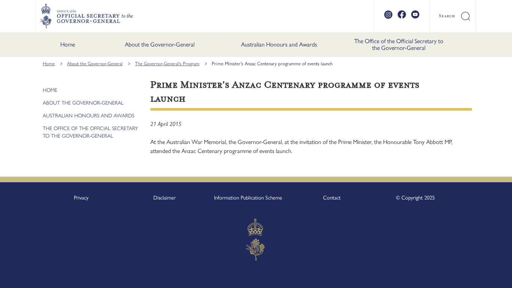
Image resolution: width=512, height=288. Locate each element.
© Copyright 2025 (415, 197)
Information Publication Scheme (248, 197)
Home (67, 44)
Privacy (81, 197)
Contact (332, 197)
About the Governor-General (160, 44)
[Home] (86, 16)
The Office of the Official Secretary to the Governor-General (398, 44)
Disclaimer (164, 197)
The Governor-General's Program (167, 63)
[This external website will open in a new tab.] (388, 17)
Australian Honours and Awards (279, 44)
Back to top (486, 277)
